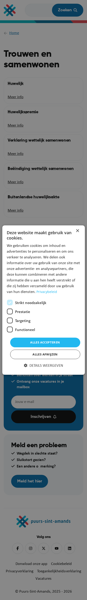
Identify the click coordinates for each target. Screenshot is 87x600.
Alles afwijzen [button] (45, 354)
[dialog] (43, 300)
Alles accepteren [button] (45, 342)
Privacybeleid (46, 292)
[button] (43, 366)
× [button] (77, 230)
